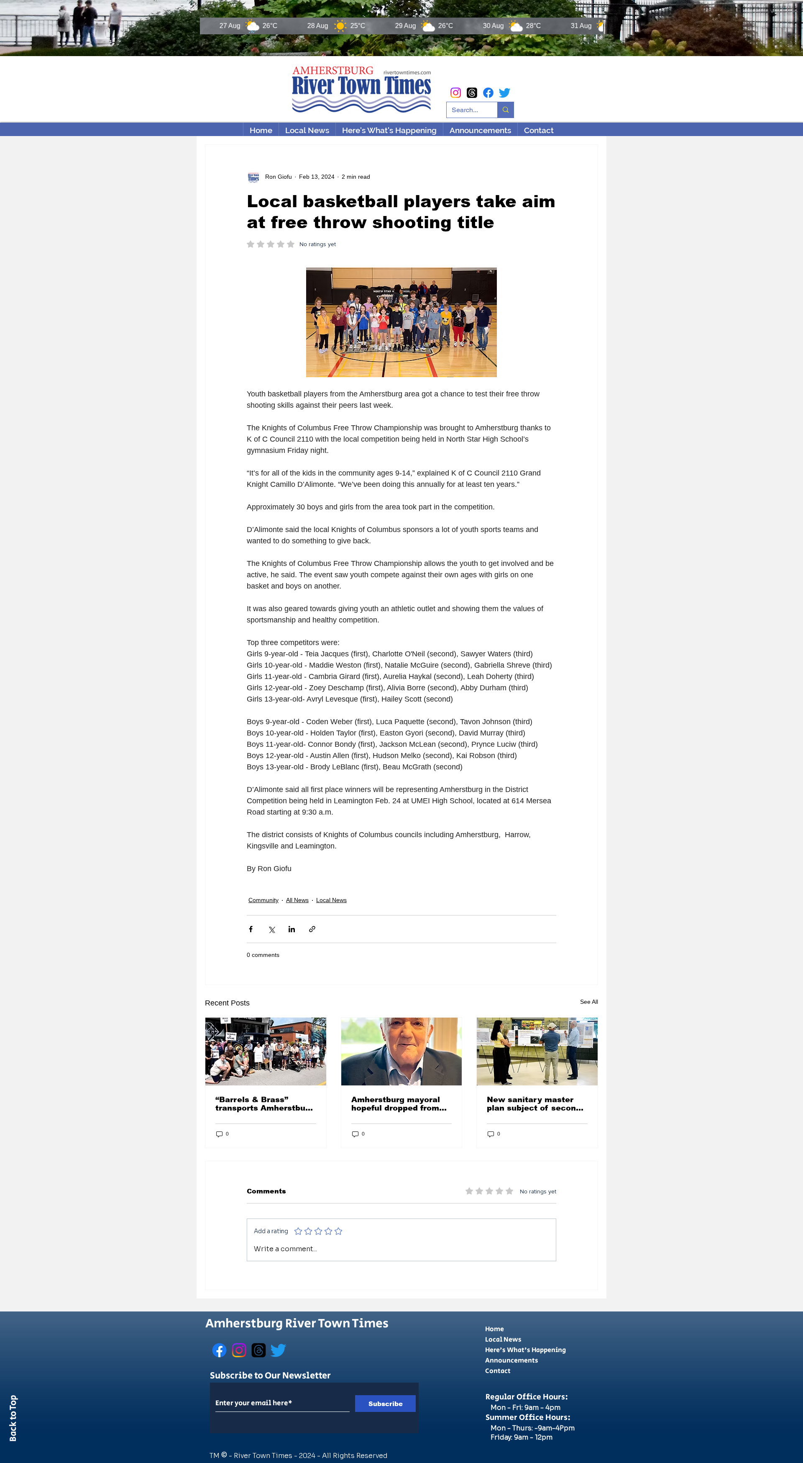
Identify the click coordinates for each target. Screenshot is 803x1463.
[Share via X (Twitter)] (271, 929)
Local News (331, 900)
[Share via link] (312, 929)
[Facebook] (488, 93)
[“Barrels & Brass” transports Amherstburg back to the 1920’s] (265, 1051)
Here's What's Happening (525, 1350)
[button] (389, 130)
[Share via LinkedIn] (292, 929)
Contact (498, 1371)
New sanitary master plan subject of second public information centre (534, 1103)
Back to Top (13, 1420)
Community (263, 900)
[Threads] (472, 93)
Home (494, 1329)
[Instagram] (456, 93)
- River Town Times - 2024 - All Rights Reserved (308, 1455)
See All (589, 1001)
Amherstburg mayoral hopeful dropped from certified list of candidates (395, 1103)
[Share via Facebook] (251, 929)
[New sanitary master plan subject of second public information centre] (537, 1051)
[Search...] (505, 110)
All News (297, 900)
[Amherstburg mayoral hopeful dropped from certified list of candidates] (401, 1051)
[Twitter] (504, 93)
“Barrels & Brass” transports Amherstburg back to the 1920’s (264, 1103)
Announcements (511, 1360)
